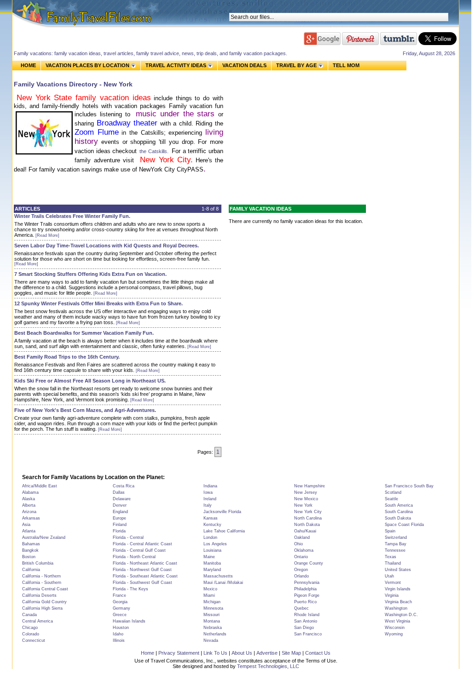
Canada (29, 614)
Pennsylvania (306, 582)
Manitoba (212, 563)
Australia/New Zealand (43, 537)
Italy (207, 505)
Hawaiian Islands (129, 621)
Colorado (30, 634)
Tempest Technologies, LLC (268, 666)
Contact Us (317, 653)
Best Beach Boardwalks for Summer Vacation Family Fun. (84, 333)
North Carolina (308, 518)
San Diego (304, 627)
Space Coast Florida (404, 524)
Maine (209, 556)
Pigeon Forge (306, 595)
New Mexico (306, 499)
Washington (396, 608)
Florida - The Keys (130, 589)
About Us (242, 653)
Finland (120, 524)
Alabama (30, 492)
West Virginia (397, 621)
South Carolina (399, 511)
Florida (119, 531)
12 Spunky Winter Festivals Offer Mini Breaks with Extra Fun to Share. (98, 303)
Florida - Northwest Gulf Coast (142, 569)
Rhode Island (306, 614)
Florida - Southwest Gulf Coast (142, 582)
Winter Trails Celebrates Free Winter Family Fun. (72, 216)
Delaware (122, 499)
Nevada (210, 640)
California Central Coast (45, 589)
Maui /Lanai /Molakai (223, 582)
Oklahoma (303, 550)
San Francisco (308, 634)
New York (303, 505)
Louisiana (212, 550)
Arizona (29, 511)
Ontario (301, 556)
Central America (37, 621)
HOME (28, 65)
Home (147, 653)
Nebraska (212, 627)
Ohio (298, 544)
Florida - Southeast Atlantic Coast (145, 576)
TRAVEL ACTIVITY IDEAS (175, 65)
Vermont (393, 582)
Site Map (291, 653)
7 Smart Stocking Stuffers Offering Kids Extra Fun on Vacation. (90, 274)
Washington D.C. (401, 614)
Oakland (302, 537)
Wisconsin (395, 627)
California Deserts (39, 595)
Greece (120, 614)
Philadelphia (305, 589)
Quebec (301, 608)
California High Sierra (42, 608)
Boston (28, 556)
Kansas (210, 518)
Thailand (393, 563)
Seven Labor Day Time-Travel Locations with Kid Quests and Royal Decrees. (106, 245)
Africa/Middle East (39, 486)
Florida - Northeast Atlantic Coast (145, 563)
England (120, 511)
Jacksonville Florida (222, 511)
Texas (390, 556)
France (119, 595)
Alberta (28, 505)
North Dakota (307, 524)
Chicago (30, 627)
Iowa (208, 492)
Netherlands (214, 634)
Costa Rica (123, 486)
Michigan (211, 602)
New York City (308, 511)
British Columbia (37, 563)
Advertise (267, 653)
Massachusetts (218, 576)
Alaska (28, 499)
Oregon (301, 569)
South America (399, 505)
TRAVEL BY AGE (296, 65)
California (31, 569)
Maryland (212, 569)
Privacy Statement (178, 653)
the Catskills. (155, 151)
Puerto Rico (305, 602)
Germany (121, 608)
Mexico (210, 589)
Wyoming (394, 634)
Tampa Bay (395, 544)
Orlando (301, 576)
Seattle (391, 499)
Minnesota (213, 608)
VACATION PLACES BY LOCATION (87, 65)
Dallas (119, 492)
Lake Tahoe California (224, 531)
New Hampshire (309, 486)
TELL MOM (346, 65)
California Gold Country (44, 602)
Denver (120, 505)
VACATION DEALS (244, 65)
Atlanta (28, 531)
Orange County (308, 563)
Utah (389, 576)
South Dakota (398, 518)
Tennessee (395, 550)
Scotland (393, 492)
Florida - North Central (134, 556)
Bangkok (30, 550)
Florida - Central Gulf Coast (139, 550)
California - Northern (41, 576)
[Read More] (47, 235)
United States (398, 569)
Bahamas (31, 544)
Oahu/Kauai (305, 531)
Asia (26, 524)
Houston (121, 627)
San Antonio (305, 621)
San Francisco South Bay (409, 486)
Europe (119, 518)
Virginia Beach (398, 602)
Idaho (118, 634)
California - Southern (41, 582)
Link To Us (215, 653)
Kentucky (212, 524)
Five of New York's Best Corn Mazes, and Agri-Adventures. (85, 410)
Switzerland (396, 537)
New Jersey (305, 492)
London (210, 537)
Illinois (119, 640)
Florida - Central (128, 537)
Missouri (211, 614)
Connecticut (33, 640)
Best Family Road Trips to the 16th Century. (67, 357)
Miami (209, 595)
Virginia (392, 595)
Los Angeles (215, 544)
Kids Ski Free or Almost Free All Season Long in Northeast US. (90, 380)
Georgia (120, 602)
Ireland (209, 499)
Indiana (210, 486)
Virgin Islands (398, 589)
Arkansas (31, 518)
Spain (390, 531)
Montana (211, 621)
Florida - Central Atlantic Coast (142, 544)
